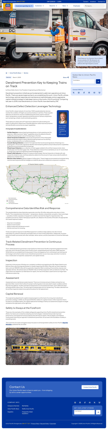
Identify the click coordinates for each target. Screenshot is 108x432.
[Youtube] (94, 93)
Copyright (53, 423)
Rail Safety (25, 406)
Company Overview (13, 406)
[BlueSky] (99, 93)
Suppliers (10, 412)
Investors (93, 1)
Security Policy (44, 423)
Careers (85, 1)
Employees (76, 6)
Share (65, 77)
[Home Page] (7, 73)
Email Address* (78, 411)
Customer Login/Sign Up (23, 6)
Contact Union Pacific (90, 387)
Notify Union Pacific (28, 409)
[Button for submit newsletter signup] (98, 81)
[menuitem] (40, 6)
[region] (54, 1)
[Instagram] (89, 93)
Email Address (76, 80)
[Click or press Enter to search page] (86, 6)
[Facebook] (84, 93)
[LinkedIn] (79, 93)
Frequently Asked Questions (27, 412)
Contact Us (101, 1)
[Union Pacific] (8, 7)
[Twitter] (74, 93)
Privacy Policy (35, 423)
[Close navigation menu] (43, 6)
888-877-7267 (21, 1)
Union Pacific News (13, 409)
